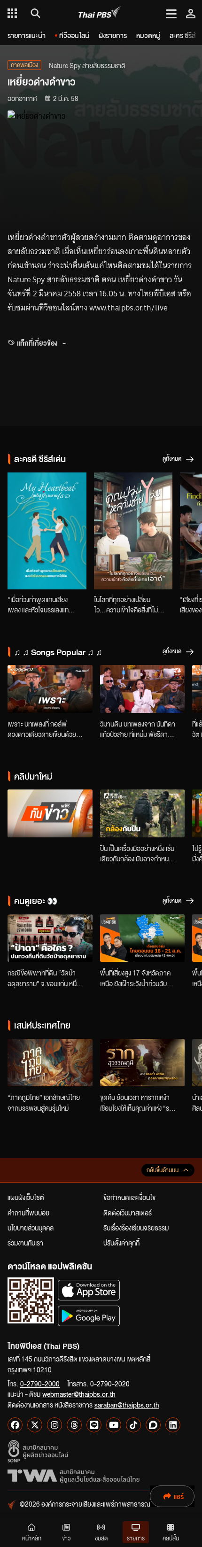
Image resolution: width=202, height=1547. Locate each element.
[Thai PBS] (99, 13)
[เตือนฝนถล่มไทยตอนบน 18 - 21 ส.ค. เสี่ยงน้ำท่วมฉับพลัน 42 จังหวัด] (142, 938)
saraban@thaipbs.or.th (126, 1404)
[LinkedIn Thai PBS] (172, 1424)
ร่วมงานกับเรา (25, 1242)
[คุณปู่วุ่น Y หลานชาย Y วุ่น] (133, 530)
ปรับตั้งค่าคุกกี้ (121, 1242)
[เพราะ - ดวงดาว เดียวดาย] (50, 689)
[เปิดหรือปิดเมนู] (171, 13)
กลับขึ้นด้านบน (163, 1170)
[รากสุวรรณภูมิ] (142, 1063)
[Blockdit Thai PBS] (153, 1424)
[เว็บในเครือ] (12, 13)
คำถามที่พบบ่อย (28, 1212)
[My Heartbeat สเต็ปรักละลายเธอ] (47, 530)
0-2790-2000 (40, 1383)
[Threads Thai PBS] (74, 1424)
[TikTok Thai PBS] (133, 1424)
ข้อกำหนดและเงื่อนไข (129, 1197)
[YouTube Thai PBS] (113, 1424)
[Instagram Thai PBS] (54, 1424)
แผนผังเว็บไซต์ (26, 1197)
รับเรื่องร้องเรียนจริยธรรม (136, 1227)
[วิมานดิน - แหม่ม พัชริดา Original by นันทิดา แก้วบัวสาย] (142, 689)
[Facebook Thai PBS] (15, 1424)
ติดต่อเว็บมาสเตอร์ (127, 1212)
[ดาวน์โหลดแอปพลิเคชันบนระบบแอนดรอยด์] (89, 1316)
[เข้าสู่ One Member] (190, 13)
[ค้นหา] (34, 13)
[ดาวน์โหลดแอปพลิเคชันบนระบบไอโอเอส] (89, 1290)
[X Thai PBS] (34, 1424)
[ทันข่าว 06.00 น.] (50, 813)
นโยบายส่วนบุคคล (31, 1227)
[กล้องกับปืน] (142, 813)
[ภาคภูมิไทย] (50, 1063)
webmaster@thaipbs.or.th (79, 1394)
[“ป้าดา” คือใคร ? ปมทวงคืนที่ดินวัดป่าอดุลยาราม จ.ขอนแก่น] (50, 938)
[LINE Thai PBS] (93, 1424)
